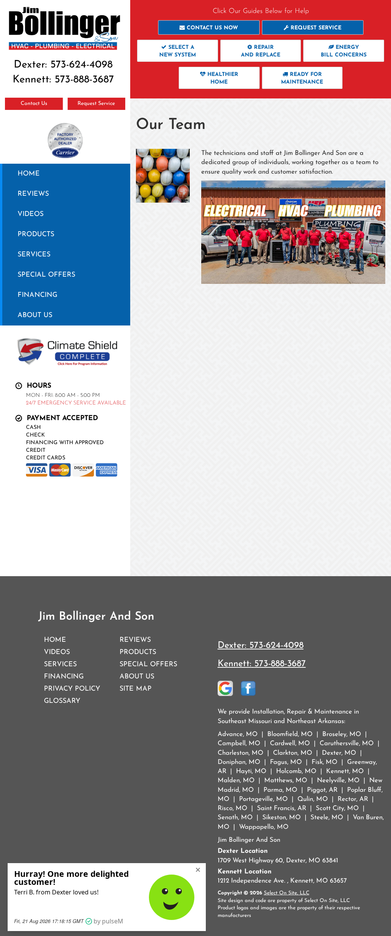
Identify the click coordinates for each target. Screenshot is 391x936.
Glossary (62, 701)
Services (34, 254)
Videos (31, 214)
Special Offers (46, 275)
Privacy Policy (72, 689)
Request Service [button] (96, 103)
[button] (209, 27)
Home (29, 174)
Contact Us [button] (34, 103)
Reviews (33, 194)
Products (36, 234)
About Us (35, 315)
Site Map (136, 689)
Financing (37, 295)
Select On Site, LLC (286, 893)
